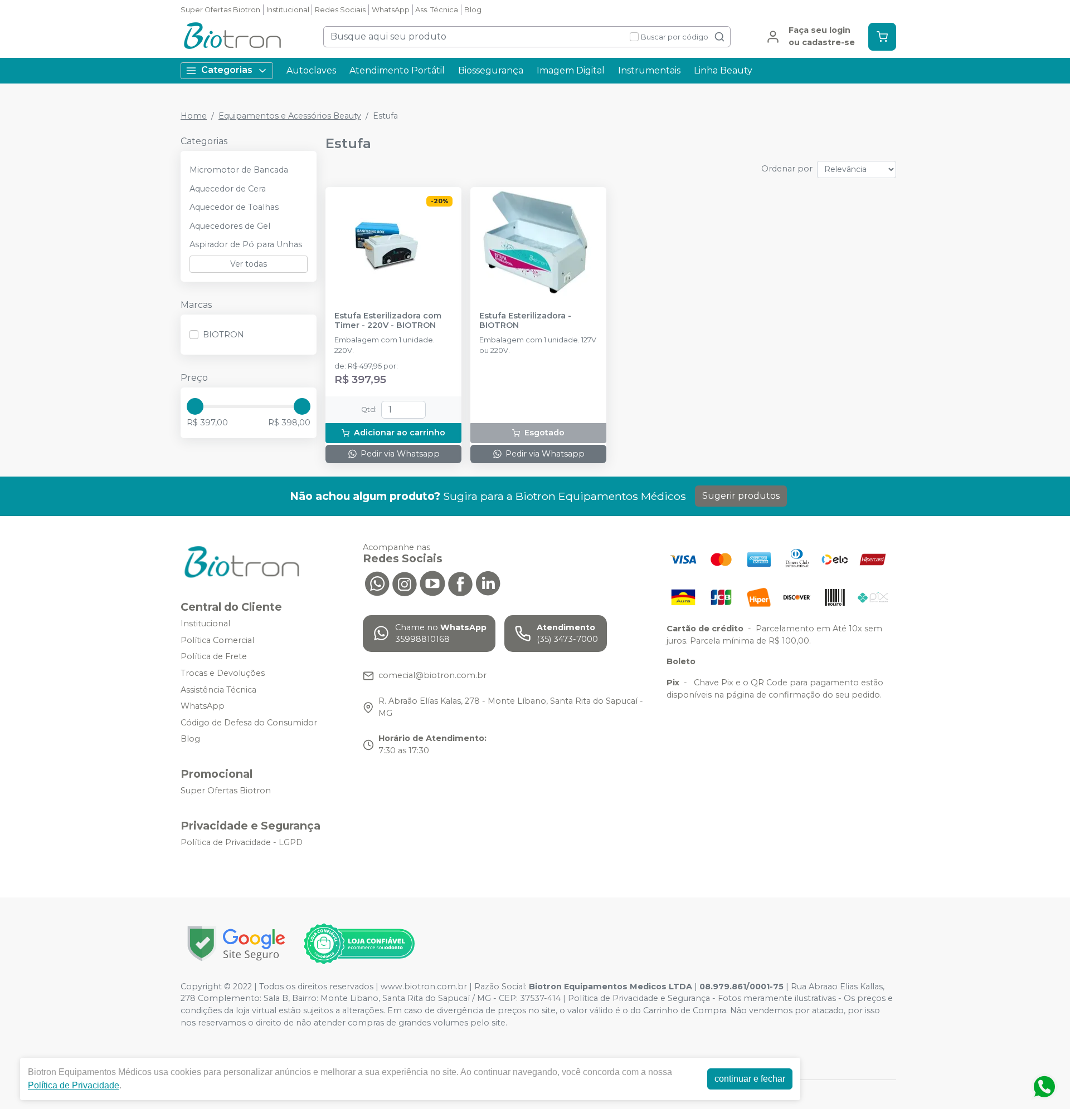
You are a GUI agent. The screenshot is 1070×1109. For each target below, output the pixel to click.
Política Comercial (217, 640)
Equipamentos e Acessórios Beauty (289, 116)
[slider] (195, 406)
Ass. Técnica (436, 10)
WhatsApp (391, 10)
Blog (472, 10)
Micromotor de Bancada (238, 170)
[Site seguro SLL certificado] (236, 943)
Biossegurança (490, 70)
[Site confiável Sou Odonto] (359, 943)
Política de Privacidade (73, 1085)
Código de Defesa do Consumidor (249, 723)
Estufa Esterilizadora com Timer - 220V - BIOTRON (387, 320)
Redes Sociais (340, 10)
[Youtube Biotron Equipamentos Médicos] (432, 583)
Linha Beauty (723, 70)
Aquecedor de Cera (227, 189)
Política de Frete (214, 657)
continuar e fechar (749, 1078)
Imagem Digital (571, 70)
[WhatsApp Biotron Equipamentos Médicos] (377, 583)
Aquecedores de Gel (229, 226)
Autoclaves (311, 70)
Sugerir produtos (741, 495)
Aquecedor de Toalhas (234, 207)
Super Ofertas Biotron (220, 10)
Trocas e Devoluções (223, 673)
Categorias (226, 70)
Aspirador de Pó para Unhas (245, 244)
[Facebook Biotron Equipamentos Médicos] (460, 583)
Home (194, 116)
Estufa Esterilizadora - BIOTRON (525, 320)
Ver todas (248, 264)
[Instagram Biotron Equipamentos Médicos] (405, 583)
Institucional (287, 10)
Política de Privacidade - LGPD (242, 842)
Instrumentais (649, 70)
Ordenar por (787, 169)
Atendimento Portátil (397, 70)
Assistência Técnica (218, 690)
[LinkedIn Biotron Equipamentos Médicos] (488, 583)
